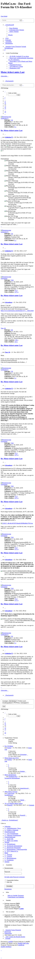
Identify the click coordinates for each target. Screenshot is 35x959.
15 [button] (5, 108)
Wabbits (9, 759)
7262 (12, 280)
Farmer (9, 748)
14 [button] (5, 107)
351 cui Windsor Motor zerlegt (13, 803)
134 (12, 120)
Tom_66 (3, 328)
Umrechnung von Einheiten (16, 897)
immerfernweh (24, 788)
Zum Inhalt (4, 16)
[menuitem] (13, 28)
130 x (16, 340)
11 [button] (5, 101)
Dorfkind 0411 (13, 776)
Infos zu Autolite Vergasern (16, 895)
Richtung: (17, 702)
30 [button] (5, 112)
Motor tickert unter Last (12, 72)
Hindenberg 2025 (15, 68)
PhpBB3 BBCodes (23, 943)
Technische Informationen (12, 778)
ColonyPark (10, 793)
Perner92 (9, 805)
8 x (15, 127)
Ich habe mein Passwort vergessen (14, 877)
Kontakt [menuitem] (8, 938)
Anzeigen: (5, 701)
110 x (16, 342)
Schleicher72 (4, 118)
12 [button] (5, 103)
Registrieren (8, 889)
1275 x (16, 292)
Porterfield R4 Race (15, 65)
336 (12, 330)
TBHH (22, 800)
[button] (5, 91)
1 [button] (4, 98)
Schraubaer (4, 278)
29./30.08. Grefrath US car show (19, 56)
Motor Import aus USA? (11, 758)
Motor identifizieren (10, 775)
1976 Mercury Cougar (16, 66)
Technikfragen (8, 795)
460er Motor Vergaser (10, 791)
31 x (16, 290)
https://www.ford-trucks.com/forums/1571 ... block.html (17, 310)
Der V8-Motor (8, 746)
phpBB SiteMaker (6, 946)
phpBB (10, 941)
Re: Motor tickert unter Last (11, 130)
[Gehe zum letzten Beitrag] (27, 754)
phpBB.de (21, 945)
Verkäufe (31, 805)
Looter (21, 908)
